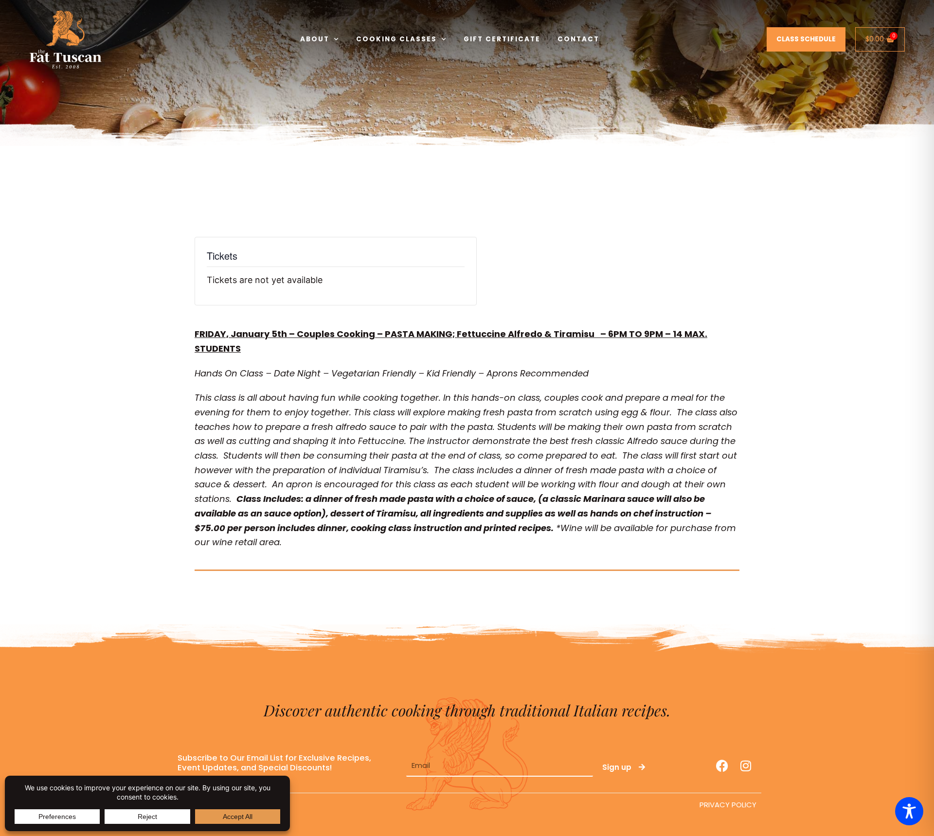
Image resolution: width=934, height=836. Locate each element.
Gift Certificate (502, 39)
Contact (578, 39)
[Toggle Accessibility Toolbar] (909, 811)
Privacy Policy (728, 805)
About (314, 39)
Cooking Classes (396, 39)
